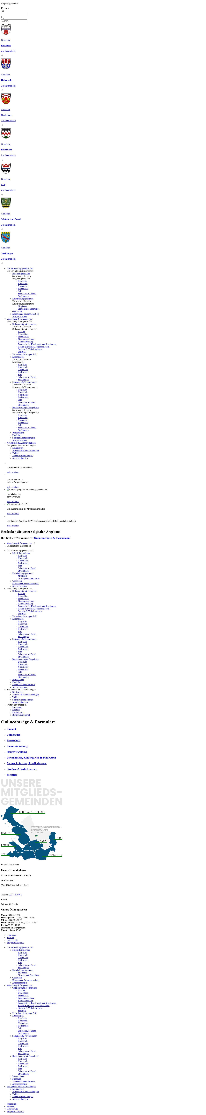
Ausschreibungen (20, 458)
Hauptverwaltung (25, 341)
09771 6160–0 (15, 894)
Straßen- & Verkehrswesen (30, 349)
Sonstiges (22, 352)
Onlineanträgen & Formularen (52, 537)
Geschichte (17, 311)
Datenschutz (17, 712)
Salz (20, 291)
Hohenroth (22, 283)
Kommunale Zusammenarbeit (25, 314)
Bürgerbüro (23, 334)
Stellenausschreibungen (22, 455)
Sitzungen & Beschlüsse (28, 309)
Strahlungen (23, 296)
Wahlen (15, 453)
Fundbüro (16, 435)
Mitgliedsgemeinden (21, 273)
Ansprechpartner (19, 316)
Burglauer (22, 281)
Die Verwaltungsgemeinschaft (20, 947)
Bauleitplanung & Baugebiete (25, 407)
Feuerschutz (23, 336)
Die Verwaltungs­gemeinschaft (20, 268)
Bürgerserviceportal (21, 715)
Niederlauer (23, 286)
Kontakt (15, 710)
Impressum (17, 707)
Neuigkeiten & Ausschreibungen (21, 443)
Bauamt (21, 331)
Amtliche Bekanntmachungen (25, 450)
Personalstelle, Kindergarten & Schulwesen (37, 344)
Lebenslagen (18, 357)
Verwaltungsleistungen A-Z (24, 354)
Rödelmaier (23, 288)
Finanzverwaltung (26, 339)
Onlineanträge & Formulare (24, 324)
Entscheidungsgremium (22, 299)
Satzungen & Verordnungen (24, 382)
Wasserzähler (18, 433)
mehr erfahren (13, 472)
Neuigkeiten (17, 448)
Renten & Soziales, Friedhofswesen (33, 347)
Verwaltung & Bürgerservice (19, 319)
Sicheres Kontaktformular (23, 438)
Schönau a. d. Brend (27, 293)
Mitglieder (22, 306)
